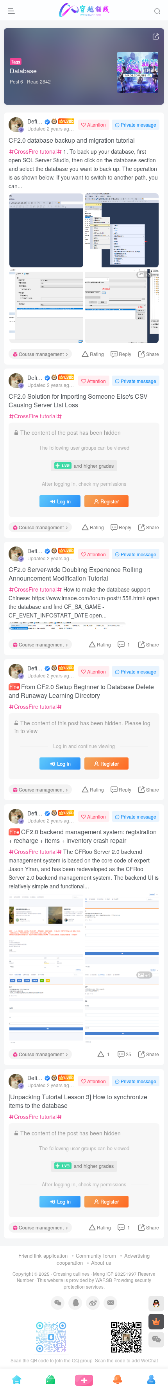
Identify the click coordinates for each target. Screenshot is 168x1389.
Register (109, 501)
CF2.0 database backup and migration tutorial (72, 140)
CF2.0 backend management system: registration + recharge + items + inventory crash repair (83, 836)
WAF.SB (103, 1280)
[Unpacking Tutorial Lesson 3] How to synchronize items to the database (78, 1101)
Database (23, 70)
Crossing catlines (71, 1274)
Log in (64, 501)
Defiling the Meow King (35, 121)
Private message (138, 124)
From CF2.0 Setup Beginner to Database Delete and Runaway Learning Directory (81, 691)
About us (101, 1262)
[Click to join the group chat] (156, 1303)
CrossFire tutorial (35, 151)
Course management (41, 353)
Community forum (96, 1255)
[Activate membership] (156, 1321)
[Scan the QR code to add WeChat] (156, 1339)
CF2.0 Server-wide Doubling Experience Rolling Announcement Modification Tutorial (75, 574)
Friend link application (43, 1255)
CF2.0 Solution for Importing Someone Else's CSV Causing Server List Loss (78, 400)
